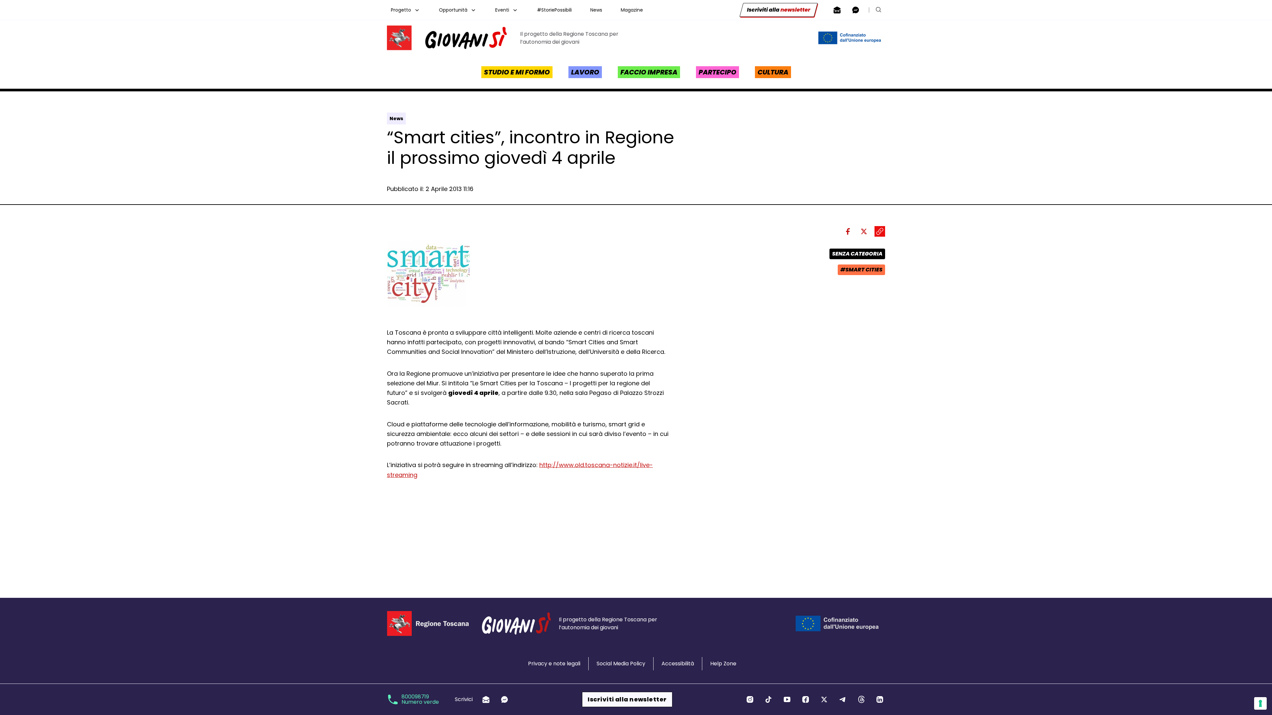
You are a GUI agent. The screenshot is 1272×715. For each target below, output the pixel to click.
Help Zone (723, 663)
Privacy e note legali (554, 663)
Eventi (502, 10)
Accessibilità (678, 663)
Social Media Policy (621, 663)
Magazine (632, 10)
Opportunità (453, 10)
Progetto (401, 10)
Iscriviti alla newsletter (627, 699)
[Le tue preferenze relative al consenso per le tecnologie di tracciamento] (1260, 703)
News (596, 10)
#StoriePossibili (554, 10)
